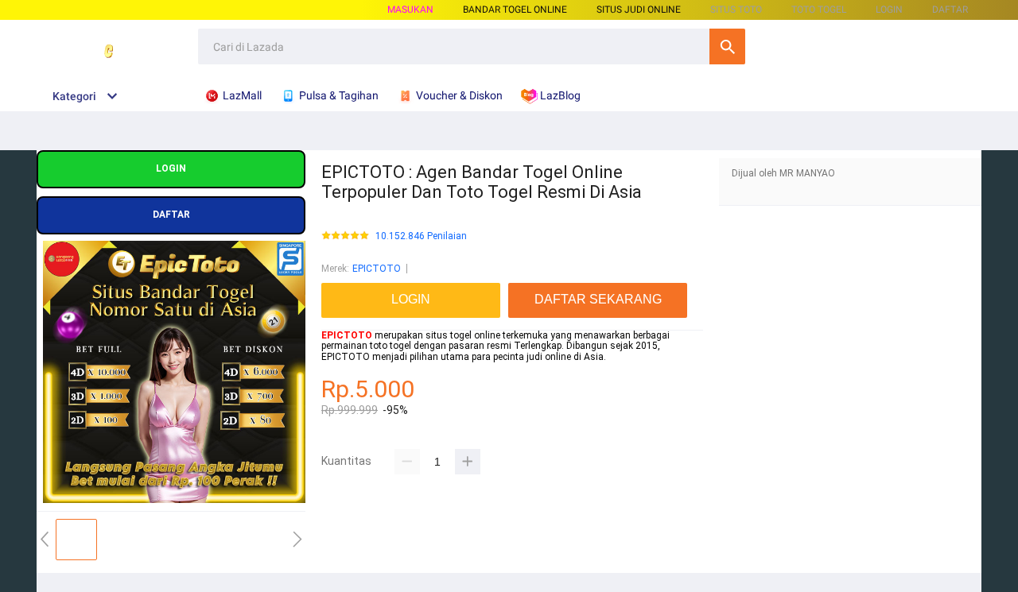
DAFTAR (950, 9)
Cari (727, 46)
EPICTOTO (376, 268)
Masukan (410, 9)
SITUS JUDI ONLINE (638, 9)
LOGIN (889, 9)
